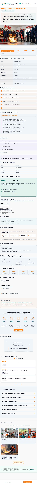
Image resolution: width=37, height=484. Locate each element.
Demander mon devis (18, 330)
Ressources (24, 3)
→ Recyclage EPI (13, 302)
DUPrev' (17, 3)
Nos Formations (11, 4)
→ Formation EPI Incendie (5, 302)
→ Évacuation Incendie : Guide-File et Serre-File (24, 302)
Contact (35, 3)
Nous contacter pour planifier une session (18, 348)
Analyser (1, 207)
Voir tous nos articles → (18, 462)
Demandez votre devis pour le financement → (10, 193)
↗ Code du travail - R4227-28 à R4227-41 (21, 305)
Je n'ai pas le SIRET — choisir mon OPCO (6, 208)
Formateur (30, 3)
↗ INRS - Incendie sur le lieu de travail (7, 305)
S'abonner (32, 469)
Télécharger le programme (8, 51)
